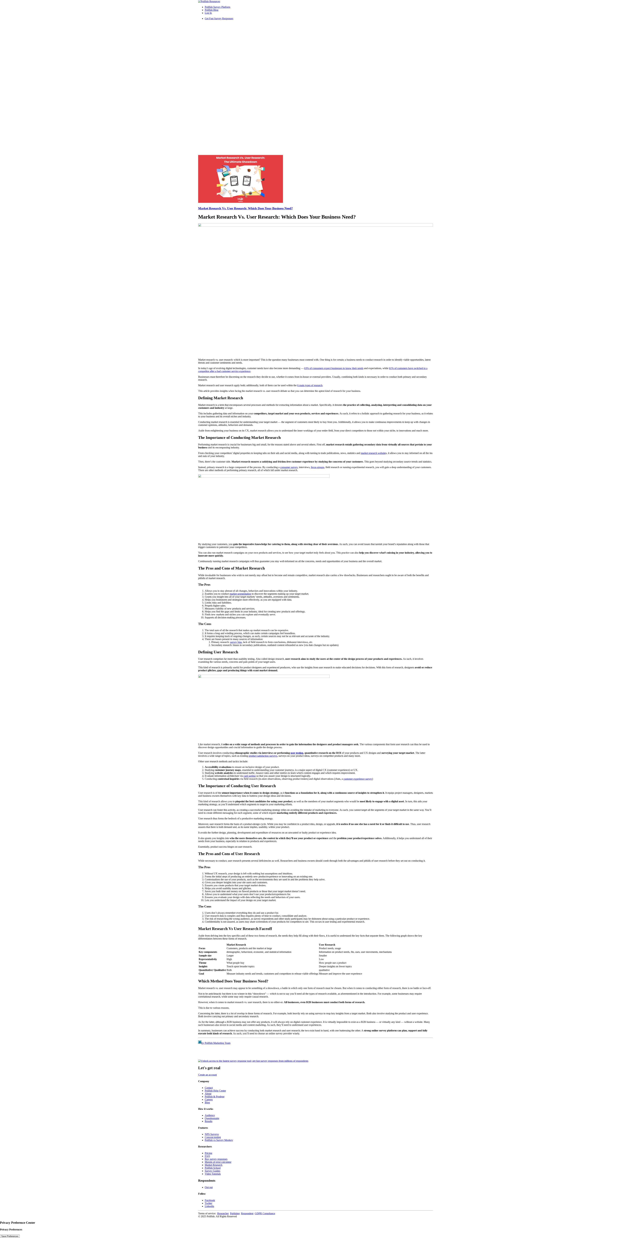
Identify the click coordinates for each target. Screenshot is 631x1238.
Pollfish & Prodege (214, 1096)
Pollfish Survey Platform (217, 7)
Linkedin (209, 1206)
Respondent (247, 1213)
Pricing (208, 1153)
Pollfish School (213, 1168)
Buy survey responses (216, 1159)
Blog (207, 1102)
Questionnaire (212, 1118)
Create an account (207, 1074)
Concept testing (213, 1137)
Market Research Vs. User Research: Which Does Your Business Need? (245, 208)
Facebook (210, 1200)
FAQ (207, 1156)
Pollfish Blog (211, 10)
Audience (210, 1115)
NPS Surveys (212, 1134)
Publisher (235, 1213)
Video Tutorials (213, 1173)
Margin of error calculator (218, 1162)
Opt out (209, 1187)
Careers (209, 1099)
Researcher (223, 1213)
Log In (208, 13)
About (208, 1093)
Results (208, 1121)
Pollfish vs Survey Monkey (219, 1140)
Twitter (208, 1203)
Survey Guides (212, 1170)
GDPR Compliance (265, 1213)
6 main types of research (309, 385)
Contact (209, 1087)
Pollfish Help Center (215, 1090)
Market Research (213, 1165)
